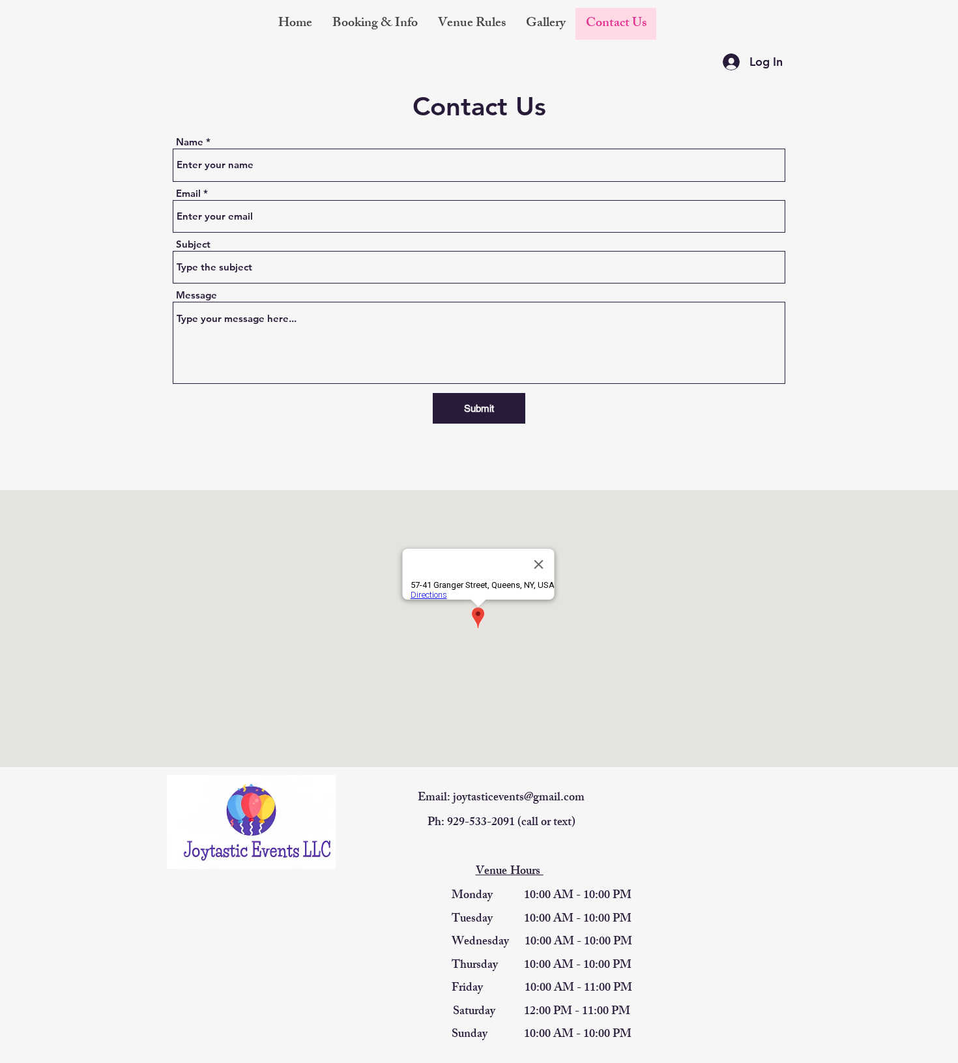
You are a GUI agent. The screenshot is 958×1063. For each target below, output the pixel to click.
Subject (193, 244)
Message (196, 295)
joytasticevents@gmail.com (519, 798)
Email (188, 193)
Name (189, 142)
